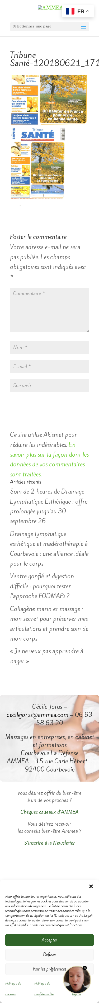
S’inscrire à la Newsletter (49, 842)
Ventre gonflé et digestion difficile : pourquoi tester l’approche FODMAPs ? (42, 586)
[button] (91, 886)
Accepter (49, 940)
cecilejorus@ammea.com (37, 715)
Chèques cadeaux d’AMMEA (50, 811)
